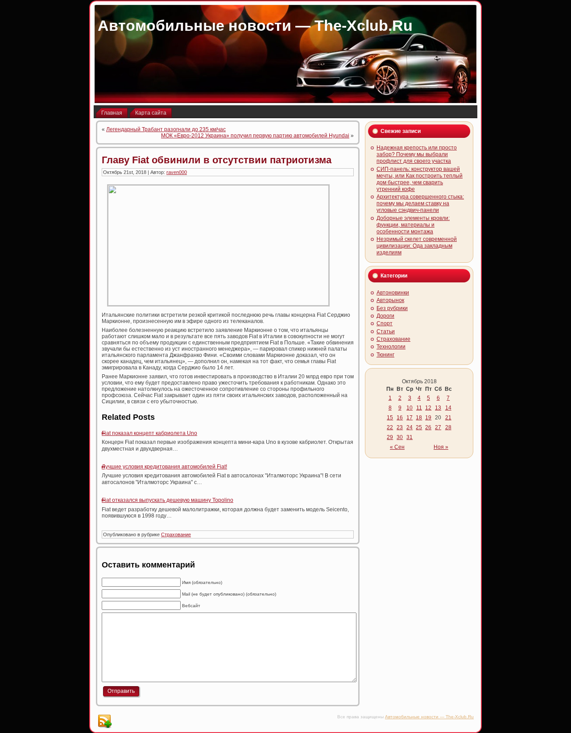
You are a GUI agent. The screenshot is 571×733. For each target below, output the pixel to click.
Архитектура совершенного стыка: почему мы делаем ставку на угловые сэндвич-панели (420, 203)
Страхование (176, 534)
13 (438, 408)
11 (419, 408)
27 (438, 427)
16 (400, 417)
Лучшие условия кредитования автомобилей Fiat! (164, 467)
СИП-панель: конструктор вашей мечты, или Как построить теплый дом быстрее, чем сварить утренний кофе (420, 179)
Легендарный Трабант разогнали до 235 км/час (166, 129)
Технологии (391, 347)
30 (400, 437)
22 (390, 427)
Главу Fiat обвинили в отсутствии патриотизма (216, 160)
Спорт (385, 323)
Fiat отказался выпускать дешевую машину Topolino (167, 500)
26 (428, 427)
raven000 (176, 172)
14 (448, 408)
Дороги (385, 316)
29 (390, 437)
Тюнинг (385, 355)
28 (448, 427)
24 (409, 427)
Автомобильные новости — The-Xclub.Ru (255, 25)
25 (419, 427)
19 (428, 417)
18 (419, 417)
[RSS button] (104, 721)
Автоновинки (393, 293)
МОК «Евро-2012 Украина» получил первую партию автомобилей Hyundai (255, 136)
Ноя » (441, 447)
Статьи (386, 331)
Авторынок (390, 300)
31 (409, 437)
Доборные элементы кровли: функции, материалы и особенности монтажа (413, 225)
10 (409, 408)
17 (409, 417)
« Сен (397, 447)
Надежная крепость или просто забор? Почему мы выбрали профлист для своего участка (417, 154)
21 (448, 417)
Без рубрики (392, 308)
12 (428, 408)
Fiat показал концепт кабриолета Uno (149, 433)
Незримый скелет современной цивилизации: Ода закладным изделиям (417, 246)
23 (400, 427)
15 (390, 417)
